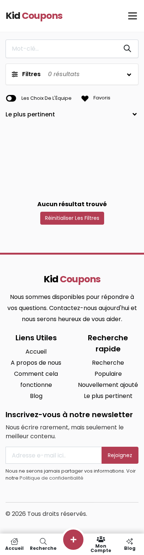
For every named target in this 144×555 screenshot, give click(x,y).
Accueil (36, 351)
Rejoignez (120, 455)
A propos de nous (36, 362)
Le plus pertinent (108, 396)
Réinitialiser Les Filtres (72, 218)
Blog (36, 396)
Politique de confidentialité (51, 478)
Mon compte (100, 548)
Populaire (108, 374)
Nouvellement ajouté (108, 385)
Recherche (108, 362)
